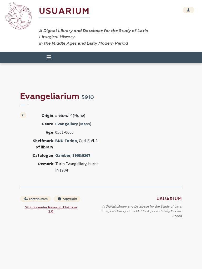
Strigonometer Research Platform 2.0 (51, 209)
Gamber (62, 155)
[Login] (188, 10)
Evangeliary (66, 123)
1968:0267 (81, 155)
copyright (69, 199)
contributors (38, 199)
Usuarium (64, 11)
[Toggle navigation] (46, 57)
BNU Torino (66, 140)
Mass (85, 123)
